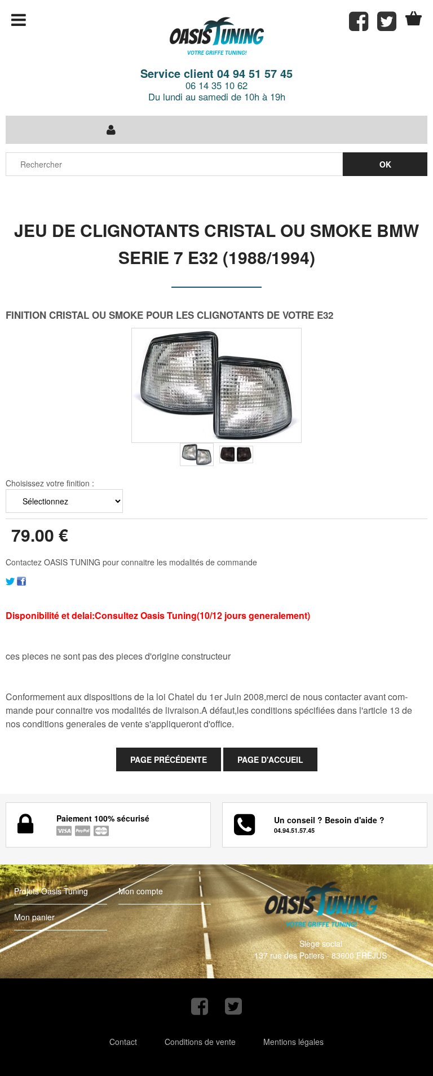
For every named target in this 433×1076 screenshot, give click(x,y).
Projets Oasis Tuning (51, 891)
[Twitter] (10, 580)
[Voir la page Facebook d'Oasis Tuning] (199, 1006)
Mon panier (34, 917)
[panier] (413, 18)
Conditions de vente (200, 1041)
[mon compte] (111, 130)
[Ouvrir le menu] (18, 19)
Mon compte (140, 891)
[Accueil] (216, 36)
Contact (123, 1041)
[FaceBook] (21, 580)
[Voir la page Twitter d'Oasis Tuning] (233, 1006)
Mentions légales (293, 1041)
